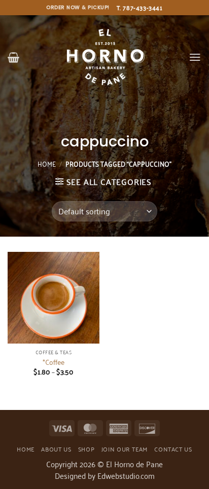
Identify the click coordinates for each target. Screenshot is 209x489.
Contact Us (173, 448)
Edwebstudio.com (126, 475)
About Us (56, 448)
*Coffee (53, 361)
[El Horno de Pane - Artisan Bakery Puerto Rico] (104, 57)
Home (47, 163)
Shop (86, 448)
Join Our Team (124, 448)
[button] (13, 57)
